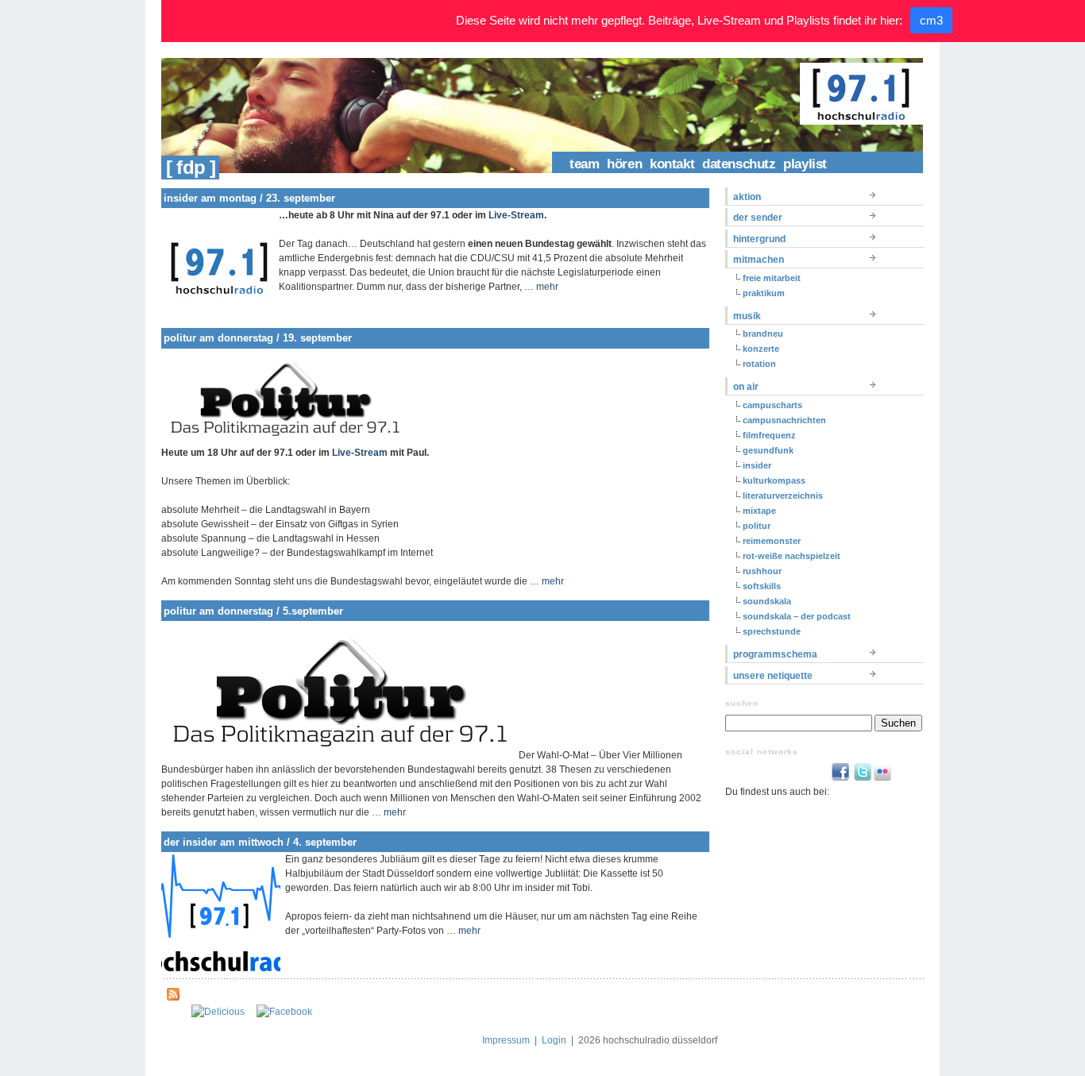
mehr (547, 286)
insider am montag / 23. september (249, 198)
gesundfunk (768, 450)
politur (756, 525)
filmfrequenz (769, 435)
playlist (805, 164)
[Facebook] (284, 1011)
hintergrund (759, 239)
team (584, 164)
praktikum (764, 293)
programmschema (775, 654)
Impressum (506, 1040)
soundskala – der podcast (797, 616)
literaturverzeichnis (783, 495)
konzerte (761, 348)
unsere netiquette (773, 675)
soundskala (767, 601)
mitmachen (758, 259)
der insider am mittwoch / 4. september (260, 842)
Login (554, 1040)
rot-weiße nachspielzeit (791, 556)
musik (747, 316)
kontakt (672, 164)
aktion (747, 196)
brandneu (763, 333)
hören (624, 164)
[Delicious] (218, 1011)
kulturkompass (774, 480)
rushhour (762, 571)
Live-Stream (516, 215)
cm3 (931, 20)
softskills (762, 586)
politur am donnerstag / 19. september (258, 338)
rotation (759, 363)
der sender (757, 217)
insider (757, 465)
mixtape (759, 510)
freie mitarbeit (772, 278)
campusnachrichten (784, 420)
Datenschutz (738, 164)
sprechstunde (772, 631)
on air (746, 386)
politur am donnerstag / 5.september (253, 611)
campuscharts (772, 405)
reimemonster (772, 541)
